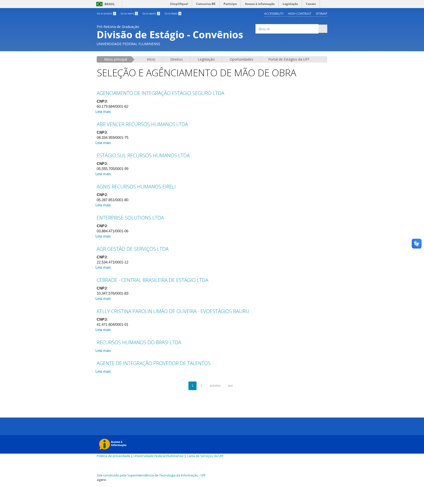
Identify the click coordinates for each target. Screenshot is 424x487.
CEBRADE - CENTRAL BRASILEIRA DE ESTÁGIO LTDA (152, 280)
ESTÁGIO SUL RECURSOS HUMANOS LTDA (143, 155)
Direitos (176, 59)
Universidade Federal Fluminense (158, 456)
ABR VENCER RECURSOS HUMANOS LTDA (142, 124)
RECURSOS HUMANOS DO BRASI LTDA (139, 342)
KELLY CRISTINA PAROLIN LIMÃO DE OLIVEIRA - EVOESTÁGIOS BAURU (173, 311)
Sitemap (321, 14)
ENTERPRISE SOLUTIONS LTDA (130, 217)
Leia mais (103, 111)
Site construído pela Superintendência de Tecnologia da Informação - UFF (151, 475)
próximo (215, 385)
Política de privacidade (113, 456)
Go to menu (128, 13)
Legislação (206, 59)
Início (151, 59)
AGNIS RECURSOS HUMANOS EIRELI (136, 186)
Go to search (150, 13)
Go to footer (172, 13)
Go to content (106, 13)
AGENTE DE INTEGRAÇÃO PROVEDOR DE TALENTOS (154, 363)
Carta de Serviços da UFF (205, 456)
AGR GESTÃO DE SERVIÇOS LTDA (133, 249)
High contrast (299, 14)
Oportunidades (241, 59)
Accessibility (274, 14)
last (230, 385)
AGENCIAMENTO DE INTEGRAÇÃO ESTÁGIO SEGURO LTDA (160, 93)
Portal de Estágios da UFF (288, 59)
